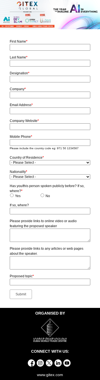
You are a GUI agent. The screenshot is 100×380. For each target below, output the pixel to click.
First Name (19, 41)
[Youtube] (67, 363)
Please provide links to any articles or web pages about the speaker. (46, 251)
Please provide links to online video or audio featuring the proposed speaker (43, 223)
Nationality (18, 172)
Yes (18, 196)
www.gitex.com (50, 374)
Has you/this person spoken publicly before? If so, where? (47, 188)
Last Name (19, 57)
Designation (19, 73)
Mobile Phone (21, 137)
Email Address (21, 105)
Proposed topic (22, 276)
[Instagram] (40, 363)
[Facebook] (31, 363)
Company (18, 89)
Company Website (24, 121)
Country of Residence (27, 158)
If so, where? (19, 205)
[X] (49, 363)
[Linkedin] (58, 363)
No (48, 196)
